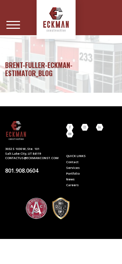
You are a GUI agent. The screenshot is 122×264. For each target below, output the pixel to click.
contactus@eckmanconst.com (32, 158)
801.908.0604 (21, 170)
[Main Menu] (13, 25)
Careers (72, 185)
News (70, 179)
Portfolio (73, 173)
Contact (72, 162)
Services (73, 168)
